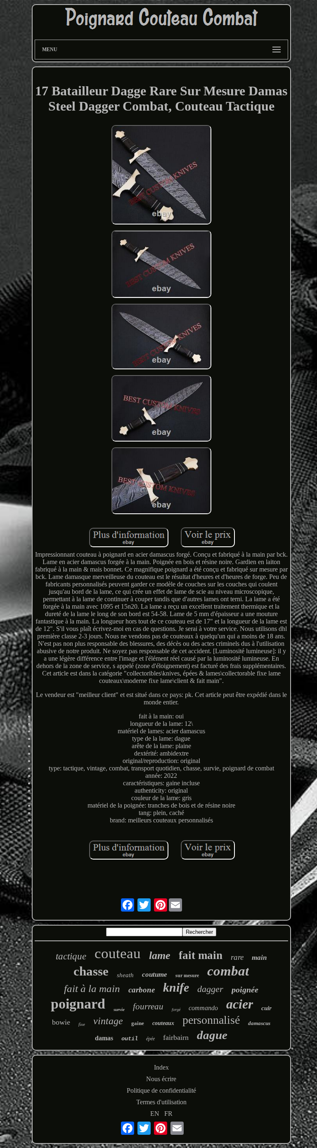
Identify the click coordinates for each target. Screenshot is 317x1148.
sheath (125, 975)
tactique (71, 956)
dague (212, 1035)
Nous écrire (161, 1078)
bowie (61, 1022)
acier (239, 1004)
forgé (176, 1009)
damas (104, 1038)
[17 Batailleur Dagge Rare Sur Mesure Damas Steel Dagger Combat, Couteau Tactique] (161, 176)
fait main (200, 955)
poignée (245, 989)
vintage (108, 1021)
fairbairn (176, 1037)
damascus (259, 1023)
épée (150, 1039)
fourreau (148, 1006)
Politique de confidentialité (161, 1090)
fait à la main (92, 988)
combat (228, 971)
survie (119, 1009)
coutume (154, 974)
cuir (266, 1008)
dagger (210, 989)
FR (168, 1113)
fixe (81, 1024)
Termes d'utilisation (161, 1101)
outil (129, 1038)
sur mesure (187, 975)
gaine (137, 1023)
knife (176, 987)
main (259, 957)
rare (237, 957)
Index (161, 1067)
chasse (91, 971)
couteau (118, 953)
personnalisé (211, 1019)
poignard (78, 1003)
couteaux (163, 1023)
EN (154, 1113)
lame (159, 955)
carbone (141, 989)
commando (203, 1007)
